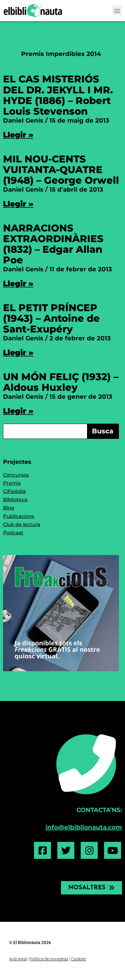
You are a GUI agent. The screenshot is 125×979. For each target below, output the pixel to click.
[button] (117, 10)
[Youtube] (112, 850)
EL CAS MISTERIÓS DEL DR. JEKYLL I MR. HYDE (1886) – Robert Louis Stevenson (58, 95)
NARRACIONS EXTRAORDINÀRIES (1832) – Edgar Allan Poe (53, 244)
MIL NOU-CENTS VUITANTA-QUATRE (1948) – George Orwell (61, 169)
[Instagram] (89, 850)
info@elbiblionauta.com (84, 827)
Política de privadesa (48, 958)
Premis (12, 483)
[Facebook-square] (42, 850)
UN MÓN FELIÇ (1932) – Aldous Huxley (60, 382)
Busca (102, 431)
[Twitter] (65, 850)
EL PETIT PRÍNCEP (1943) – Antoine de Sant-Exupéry (51, 318)
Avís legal (18, 958)
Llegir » (18, 134)
